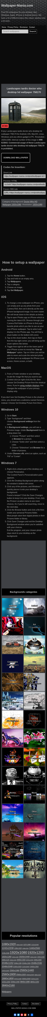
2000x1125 (5, 960)
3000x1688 (18, 979)
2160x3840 (26, 967)
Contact (32, 27)
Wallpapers (6, 992)
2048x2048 (7, 966)
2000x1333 (21, 960)
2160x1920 (17, 967)
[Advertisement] (23, 60)
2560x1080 (14, 971)
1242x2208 (8, 948)
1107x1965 (27, 945)
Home (4, 27)
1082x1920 (19, 944)
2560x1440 (27, 970)
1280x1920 (18, 948)
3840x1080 (25, 982)
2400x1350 (34, 967)
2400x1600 (5, 971)
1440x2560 (34, 948)
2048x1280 (18, 963)
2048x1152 (7, 963)
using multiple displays (29, 385)
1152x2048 (35, 945)
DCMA (5, 126)
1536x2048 (5, 953)
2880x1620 (37, 975)
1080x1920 (9, 944)
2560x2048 (30, 975)
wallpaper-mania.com (21, 1008)
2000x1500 (29, 960)
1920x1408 (15, 957)
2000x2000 (37, 960)
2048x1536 (36, 963)
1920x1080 (37, 205)
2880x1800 (8, 978)
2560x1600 (9, 974)
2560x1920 (21, 975)
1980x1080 (41, 957)
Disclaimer (24, 27)
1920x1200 (36, 952)
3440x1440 (15, 982)
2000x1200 (13, 960)
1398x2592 (25, 948)
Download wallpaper (15, 158)
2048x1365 (26, 963)
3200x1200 (35, 979)
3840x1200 (34, 982)
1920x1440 (24, 957)
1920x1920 (33, 957)
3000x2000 (26, 979)
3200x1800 (6, 982)
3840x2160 (8, 985)
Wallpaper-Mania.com (17, 5)
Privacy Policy (13, 27)
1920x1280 (6, 957)
